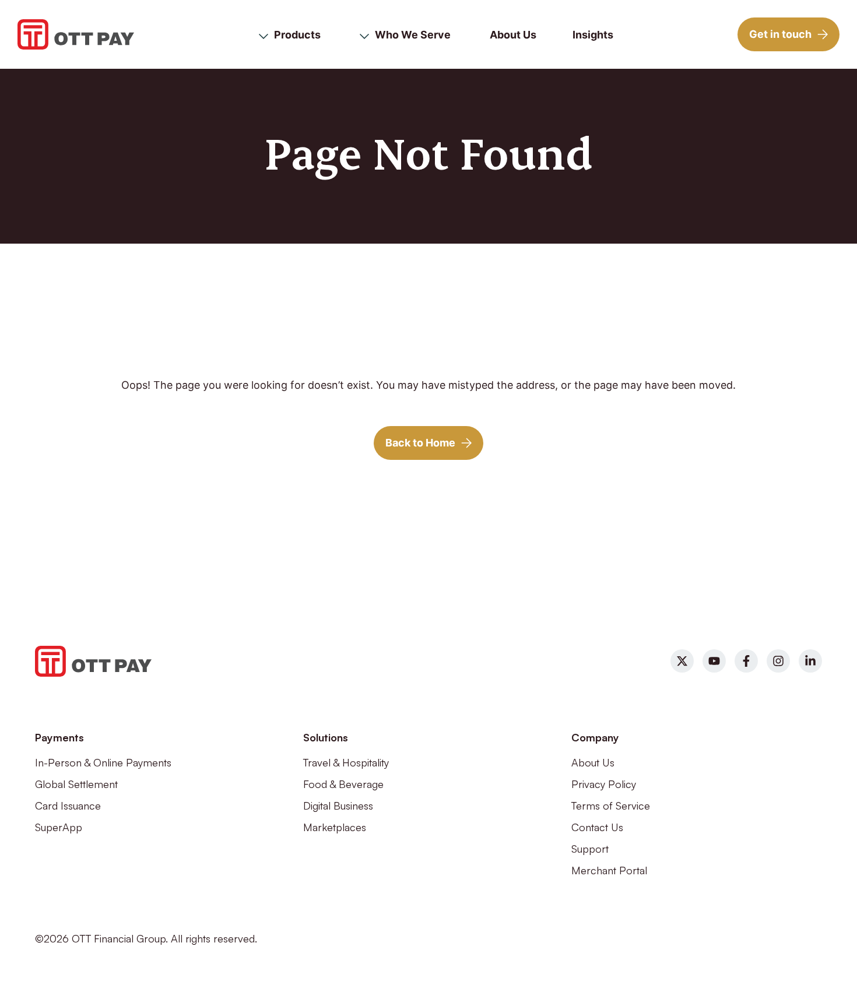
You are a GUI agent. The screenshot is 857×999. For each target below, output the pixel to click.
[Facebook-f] (746, 661)
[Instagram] (778, 661)
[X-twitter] (682, 661)
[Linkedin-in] (810, 661)
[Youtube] (714, 661)
